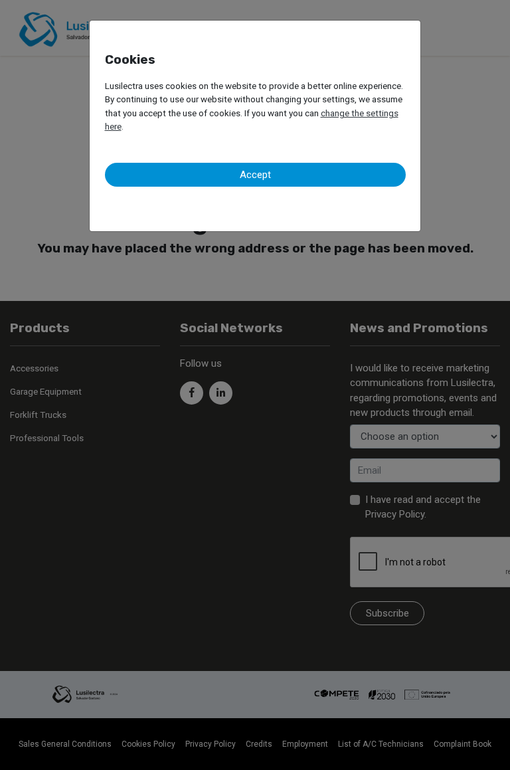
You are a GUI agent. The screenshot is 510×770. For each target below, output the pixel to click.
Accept (255, 175)
